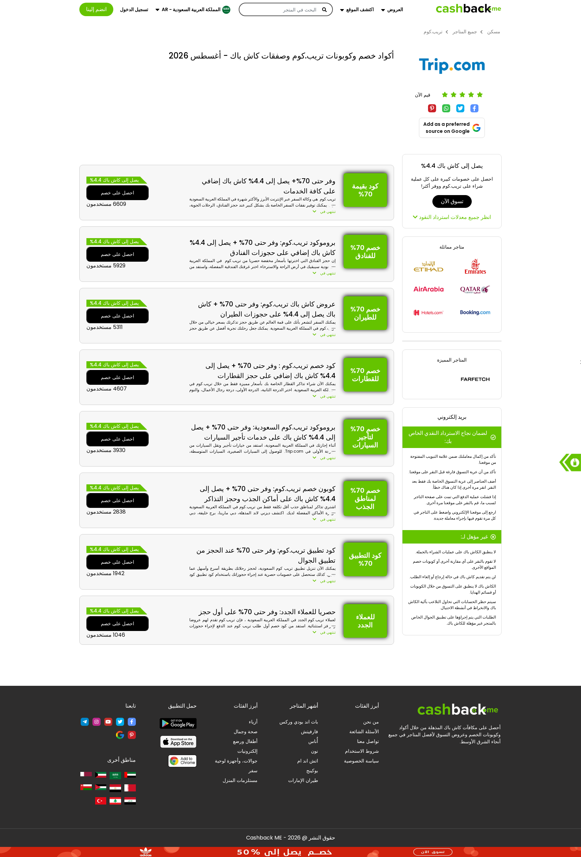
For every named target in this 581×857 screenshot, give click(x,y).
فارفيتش (309, 731)
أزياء (253, 721)
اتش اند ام (307, 760)
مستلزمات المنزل (240, 780)
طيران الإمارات (303, 780)
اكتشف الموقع (360, 9)
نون (314, 751)
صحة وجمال (246, 731)
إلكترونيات (247, 751)
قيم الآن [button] (422, 94)
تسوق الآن (452, 201)
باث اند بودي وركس (298, 721)
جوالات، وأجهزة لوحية (236, 760)
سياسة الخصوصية (361, 760)
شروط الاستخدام (362, 751)
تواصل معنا (368, 741)
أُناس (313, 741)
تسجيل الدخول (134, 9)
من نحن (371, 721)
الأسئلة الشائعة (364, 731)
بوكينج (312, 770)
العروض (395, 9)
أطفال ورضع (245, 741)
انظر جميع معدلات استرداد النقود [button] (454, 217)
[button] (262, 212)
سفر (253, 770)
